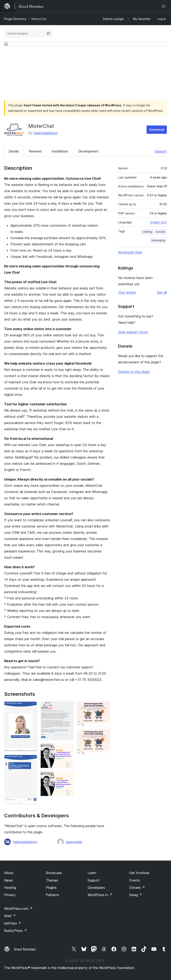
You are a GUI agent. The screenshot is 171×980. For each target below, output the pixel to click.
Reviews (35, 151)
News (8, 880)
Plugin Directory (15, 19)
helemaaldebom (46, 133)
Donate (137, 887)
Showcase (54, 873)
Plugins (51, 887)
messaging (158, 240)
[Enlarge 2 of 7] (31, 760)
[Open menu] (164, 6)
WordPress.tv (100, 895)
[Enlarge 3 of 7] (68, 707)
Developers (96, 887)
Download (156, 129)
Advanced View (130, 252)
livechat (160, 231)
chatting (147, 231)
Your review (127, 292)
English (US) (158, 222)
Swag (135, 895)
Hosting (10, 887)
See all (162, 292)
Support (161, 151)
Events (134, 880)
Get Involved (139, 873)
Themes (52, 880)
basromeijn (74, 842)
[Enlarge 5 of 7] (68, 777)
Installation (60, 151)
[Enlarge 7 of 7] (104, 735)
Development (88, 151)
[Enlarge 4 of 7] (68, 749)
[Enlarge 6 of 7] (104, 707)
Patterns (52, 895)
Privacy (10, 895)
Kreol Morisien (25, 949)
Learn (92, 873)
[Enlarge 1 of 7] (31, 707)
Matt (10, 916)
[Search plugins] (48, 33)
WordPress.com (18, 908)
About (8, 873)
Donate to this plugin (134, 372)
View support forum (133, 332)
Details (14, 151)
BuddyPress (15, 930)
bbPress (12, 923)
